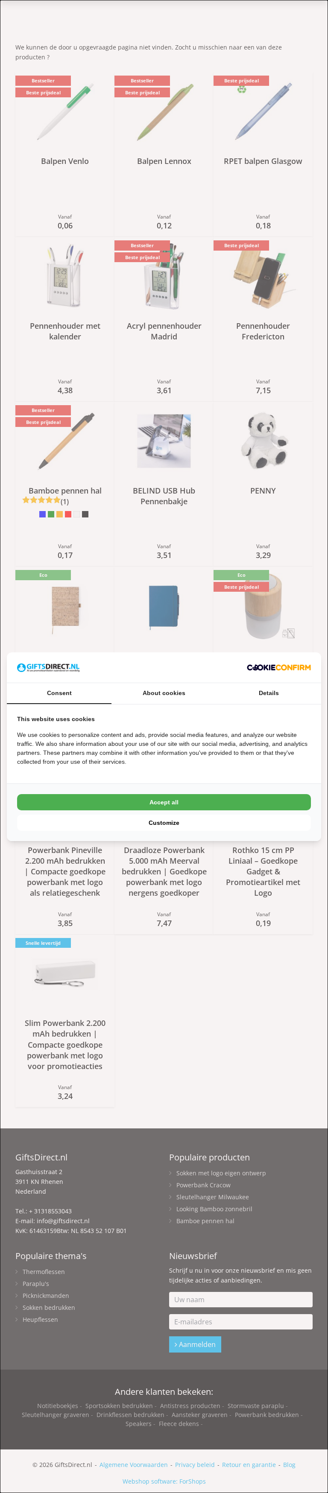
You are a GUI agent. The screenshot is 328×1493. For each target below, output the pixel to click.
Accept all (164, 802)
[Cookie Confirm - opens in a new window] (279, 667)
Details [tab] (269, 693)
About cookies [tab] (164, 693)
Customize (164, 822)
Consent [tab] (59, 693)
